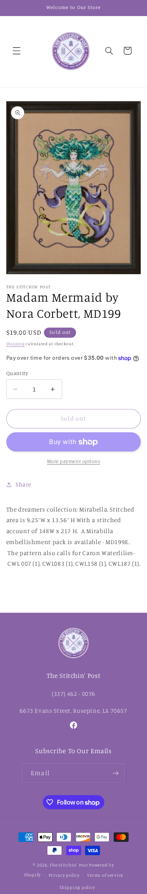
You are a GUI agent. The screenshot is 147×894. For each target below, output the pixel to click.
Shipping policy (77, 887)
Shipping (15, 343)
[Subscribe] (115, 773)
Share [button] (23, 484)
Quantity (17, 373)
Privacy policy (64, 875)
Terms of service (105, 875)
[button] (16, 51)
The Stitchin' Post (68, 865)
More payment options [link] (73, 461)
